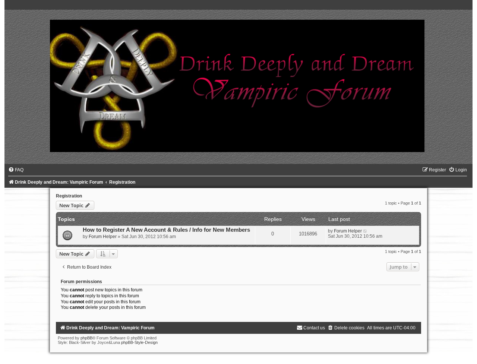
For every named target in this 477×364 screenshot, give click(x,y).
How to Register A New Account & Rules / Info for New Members (166, 230)
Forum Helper (103, 236)
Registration (69, 196)
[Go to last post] (365, 231)
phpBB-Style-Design (139, 342)
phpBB (86, 338)
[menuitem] (15, 169)
